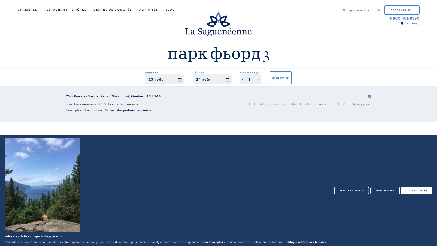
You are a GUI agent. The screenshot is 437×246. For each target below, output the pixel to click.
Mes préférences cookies (134, 110)
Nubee (109, 110)
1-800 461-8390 (404, 18)
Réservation (402, 10)
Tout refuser (385, 190)
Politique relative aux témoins (305, 242)
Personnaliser (352, 190)
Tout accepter (416, 190)
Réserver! (281, 78)
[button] (242, 79)
